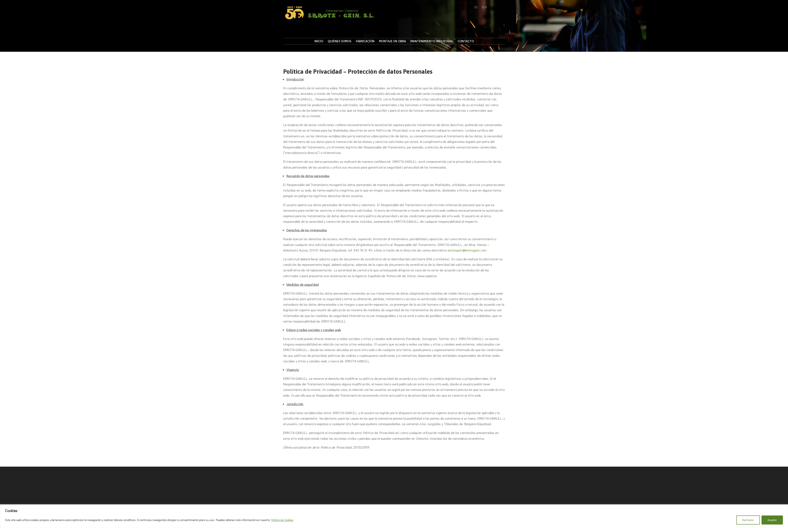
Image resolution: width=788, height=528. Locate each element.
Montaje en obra (392, 41)
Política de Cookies (282, 520)
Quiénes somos (339, 41)
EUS (484, 7)
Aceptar (772, 520)
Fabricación (365, 41)
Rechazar (748, 520)
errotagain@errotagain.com (467, 250)
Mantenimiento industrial (431, 41)
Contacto (466, 41)
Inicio (318, 41)
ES (476, 7)
